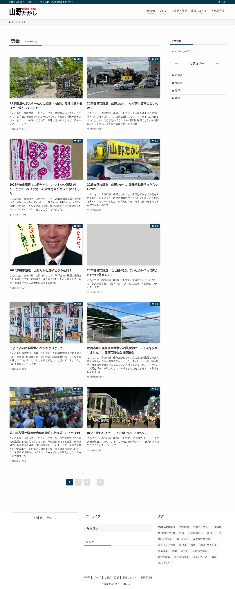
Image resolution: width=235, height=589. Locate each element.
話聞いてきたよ (208, 545)
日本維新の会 (195, 533)
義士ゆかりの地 (166, 545)
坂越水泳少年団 (166, 533)
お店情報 (184, 526)
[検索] (223, 2)
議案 (174, 551)
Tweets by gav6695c (182, 51)
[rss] (219, 2)
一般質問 (217, 526)
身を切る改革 (181, 557)
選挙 (177, 90)
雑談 (177, 98)
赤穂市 (179, 82)
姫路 (181, 533)
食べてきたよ (165, 563)
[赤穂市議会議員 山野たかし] (23, 11)
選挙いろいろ (200, 557)
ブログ (97, 577)
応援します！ (129, 577)
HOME (86, 577)
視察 (193, 545)
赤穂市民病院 (200, 551)
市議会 (179, 75)
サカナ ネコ (200, 526)
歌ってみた (183, 539)
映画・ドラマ (214, 533)
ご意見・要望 (111, 577)
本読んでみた (165, 539)
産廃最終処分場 (201, 539)
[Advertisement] (198, 132)
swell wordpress (166, 526)
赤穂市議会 (164, 557)
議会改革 (163, 551)
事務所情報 (147, 577)
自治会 (182, 545)
